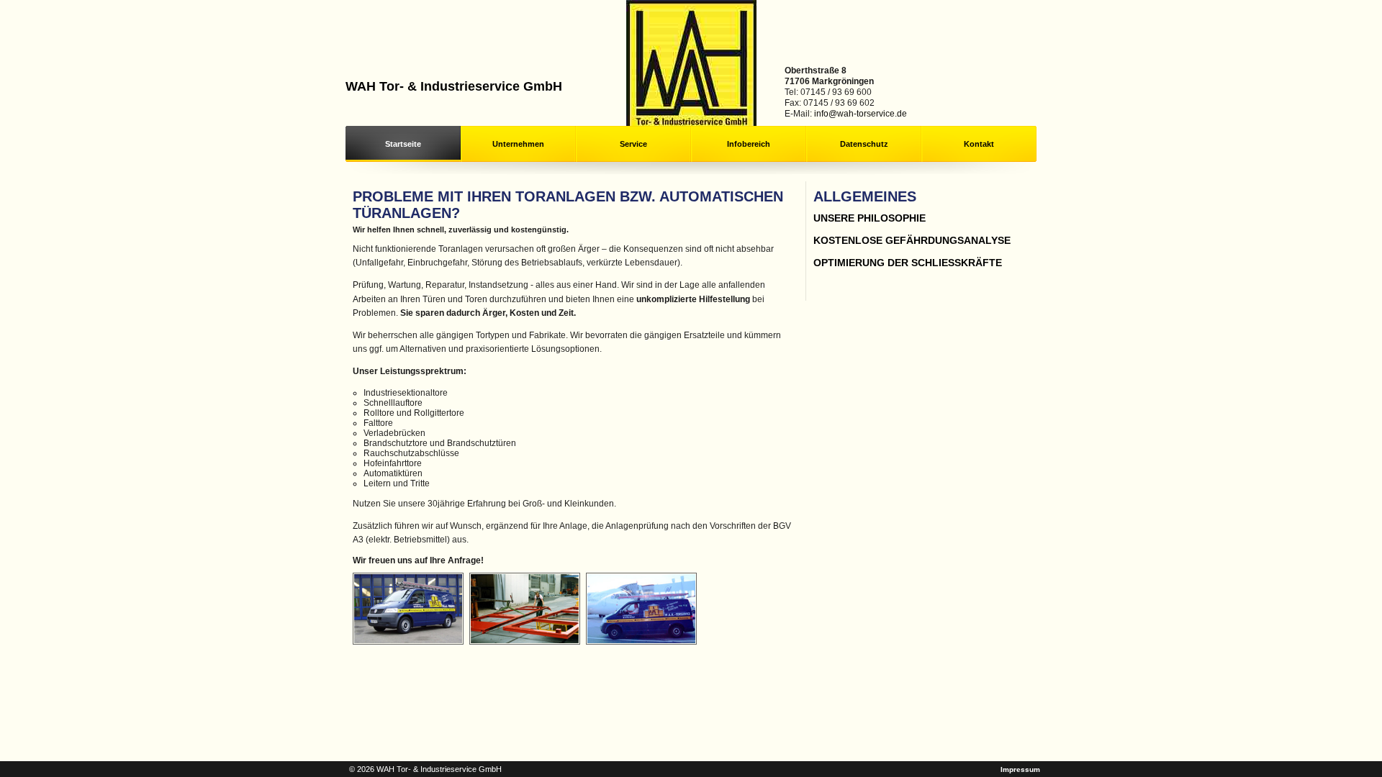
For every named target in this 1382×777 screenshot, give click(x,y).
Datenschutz (864, 144)
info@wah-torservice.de (860, 114)
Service (633, 144)
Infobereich (748, 144)
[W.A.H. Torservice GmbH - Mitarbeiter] (526, 642)
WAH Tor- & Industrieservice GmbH (454, 86)
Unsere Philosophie (869, 218)
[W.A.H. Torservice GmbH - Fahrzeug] (410, 642)
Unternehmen (518, 144)
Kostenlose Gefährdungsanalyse (912, 240)
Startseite (403, 144)
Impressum (1020, 769)
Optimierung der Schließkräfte (907, 262)
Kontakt (979, 144)
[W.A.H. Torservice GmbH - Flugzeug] (643, 642)
